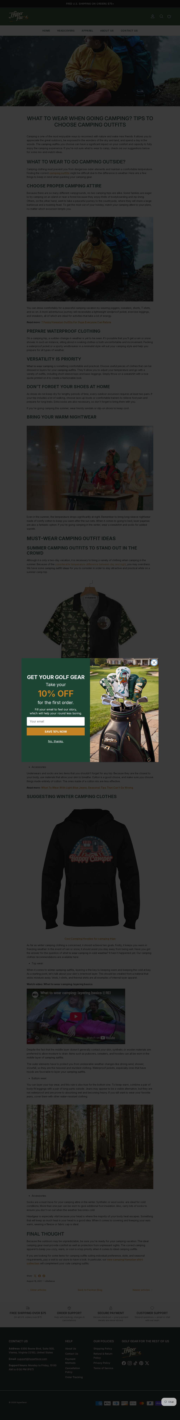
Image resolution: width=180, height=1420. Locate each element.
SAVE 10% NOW (56, 731)
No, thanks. (55, 741)
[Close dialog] (154, 662)
